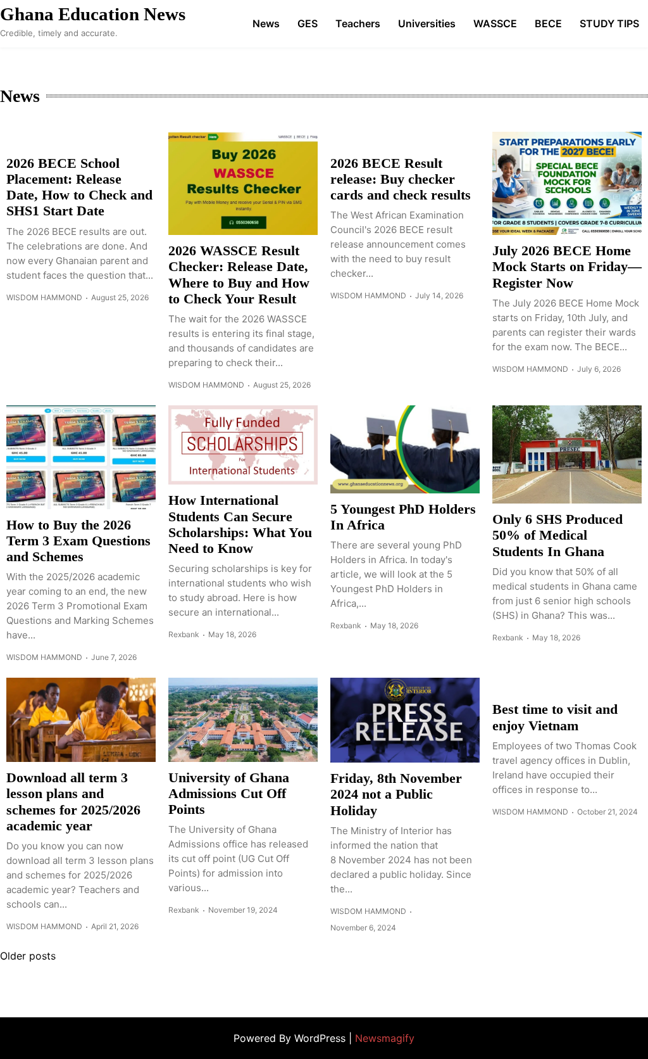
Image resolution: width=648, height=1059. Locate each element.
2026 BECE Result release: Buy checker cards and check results (400, 179)
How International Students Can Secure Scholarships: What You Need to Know (240, 524)
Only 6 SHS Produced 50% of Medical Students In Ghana (557, 535)
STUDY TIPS (609, 23)
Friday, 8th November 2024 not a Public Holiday (396, 794)
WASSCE (495, 23)
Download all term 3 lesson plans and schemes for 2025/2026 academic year (73, 802)
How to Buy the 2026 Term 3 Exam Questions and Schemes (78, 541)
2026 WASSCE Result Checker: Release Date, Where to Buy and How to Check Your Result (238, 275)
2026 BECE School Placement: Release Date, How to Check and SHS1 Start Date (79, 187)
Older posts (28, 955)
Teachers (357, 23)
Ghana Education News (92, 14)
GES (307, 23)
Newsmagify (384, 1038)
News (266, 23)
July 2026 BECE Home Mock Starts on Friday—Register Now (567, 267)
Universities (427, 23)
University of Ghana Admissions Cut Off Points (228, 794)
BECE (548, 23)
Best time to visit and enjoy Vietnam (555, 717)
